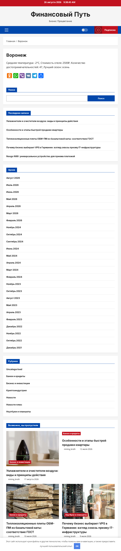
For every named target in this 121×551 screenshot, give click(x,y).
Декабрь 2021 (14, 347)
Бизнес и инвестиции (18, 383)
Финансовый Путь (60, 14)
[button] (6, 30)
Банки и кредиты (15, 376)
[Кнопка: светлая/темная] (85, 30)
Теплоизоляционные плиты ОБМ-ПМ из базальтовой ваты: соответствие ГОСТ (50, 138)
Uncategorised (14, 369)
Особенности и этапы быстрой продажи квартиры (34, 130)
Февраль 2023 (14, 319)
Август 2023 (13, 298)
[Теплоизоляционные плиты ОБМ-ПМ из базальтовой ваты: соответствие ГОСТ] (32, 501)
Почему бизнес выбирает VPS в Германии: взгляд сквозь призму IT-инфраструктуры (53, 147)
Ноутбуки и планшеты (18, 411)
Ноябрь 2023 (13, 284)
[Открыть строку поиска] (91, 30)
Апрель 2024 (13, 262)
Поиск (11, 89)
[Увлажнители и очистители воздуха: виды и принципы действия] (32, 448)
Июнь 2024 (12, 248)
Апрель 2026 (13, 206)
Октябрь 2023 (14, 291)
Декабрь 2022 (14, 326)
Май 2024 (11, 255)
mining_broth (14, 479)
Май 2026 (11, 199)
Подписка (109, 30)
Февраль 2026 (14, 220)
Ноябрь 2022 (13, 333)
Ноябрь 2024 (13, 227)
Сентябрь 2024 (14, 241)
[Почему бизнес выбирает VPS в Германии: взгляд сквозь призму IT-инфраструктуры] (88, 501)
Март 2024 (12, 269)
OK (77, 546)
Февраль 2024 (14, 277)
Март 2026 (12, 213)
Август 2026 (13, 178)
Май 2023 (11, 305)
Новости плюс (14, 404)
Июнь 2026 (12, 192)
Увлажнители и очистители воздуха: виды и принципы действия (42, 121)
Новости (11, 397)
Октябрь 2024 (14, 234)
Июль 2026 (12, 185)
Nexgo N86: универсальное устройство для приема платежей (40, 156)
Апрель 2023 (13, 312)
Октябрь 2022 (14, 340)
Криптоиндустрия (16, 390)
